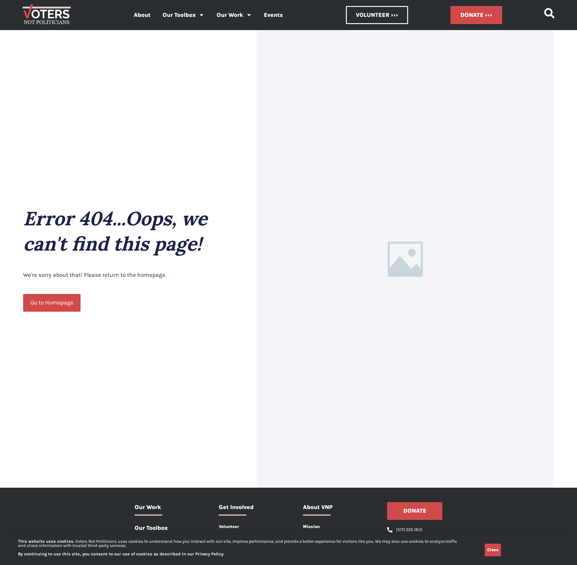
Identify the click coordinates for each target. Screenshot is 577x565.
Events (273, 14)
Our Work (230, 14)
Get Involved (236, 507)
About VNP (318, 507)
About (142, 14)
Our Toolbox (179, 14)
